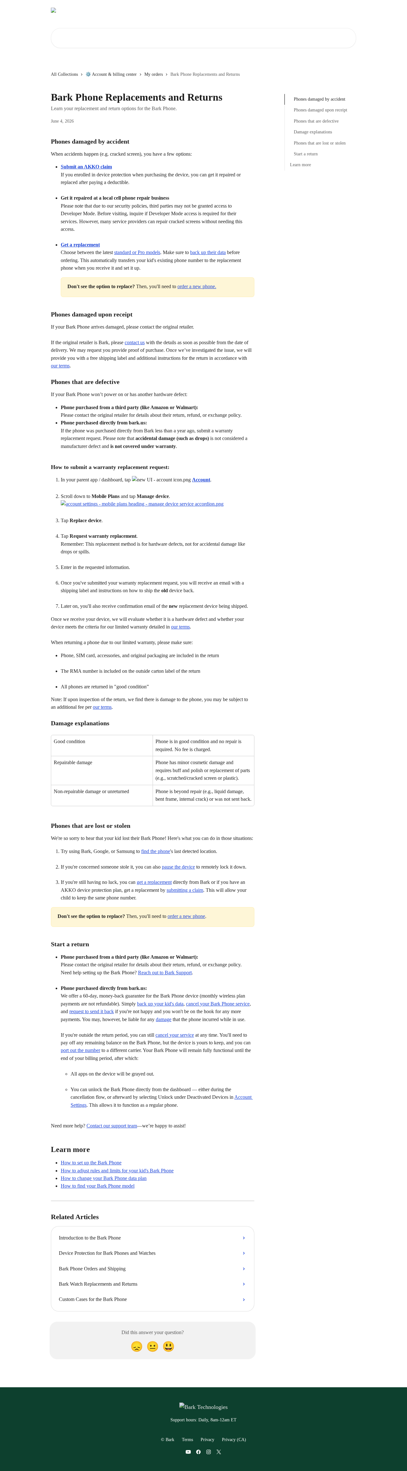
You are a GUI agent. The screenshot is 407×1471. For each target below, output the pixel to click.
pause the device (178, 867)
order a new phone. (196, 286)
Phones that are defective (316, 121)
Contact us (275, 10)
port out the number (80, 1050)
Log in (251, 10)
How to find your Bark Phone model (98, 1186)
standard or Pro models (137, 252)
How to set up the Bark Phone (91, 1162)
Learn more (300, 164)
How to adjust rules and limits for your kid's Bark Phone (117, 1170)
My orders (153, 74)
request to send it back (91, 1011)
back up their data (208, 252)
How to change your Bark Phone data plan (104, 1178)
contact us (135, 342)
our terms (60, 365)
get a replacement (154, 882)
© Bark (167, 1439)
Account (201, 479)
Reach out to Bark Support (165, 972)
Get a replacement (80, 244)
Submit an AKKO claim (86, 166)
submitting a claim (185, 890)
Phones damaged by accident (319, 99)
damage (163, 1019)
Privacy (207, 1439)
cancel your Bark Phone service (218, 1003)
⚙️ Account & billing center (111, 74)
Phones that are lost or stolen (320, 142)
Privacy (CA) (234, 1439)
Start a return (306, 154)
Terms (187, 1439)
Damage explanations (313, 132)
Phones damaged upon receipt (320, 110)
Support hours (307, 10)
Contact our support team (111, 1125)
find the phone (155, 851)
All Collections (64, 74)
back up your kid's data (160, 1003)
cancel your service (174, 1035)
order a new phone (186, 916)
